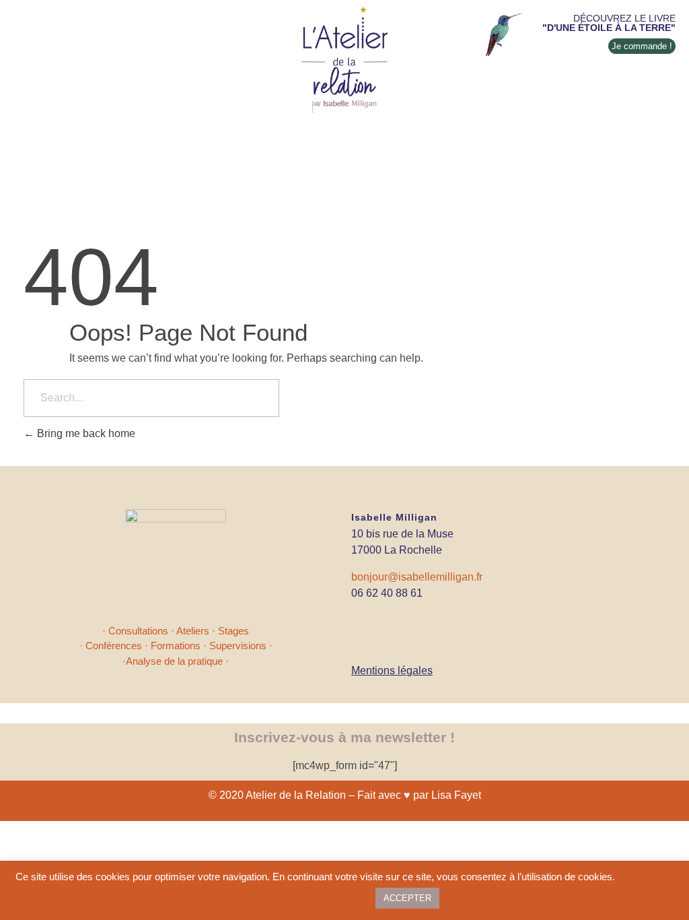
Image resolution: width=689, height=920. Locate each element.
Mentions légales (392, 670)
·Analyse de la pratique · (175, 661)
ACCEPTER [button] (407, 898)
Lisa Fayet (456, 795)
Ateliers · (197, 630)
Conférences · (118, 645)
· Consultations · (139, 630)
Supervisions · (241, 645)
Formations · (180, 645)
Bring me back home (84, 433)
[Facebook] (362, 623)
